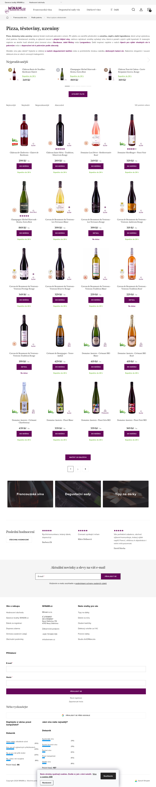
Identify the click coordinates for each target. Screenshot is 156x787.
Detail (96, 233)
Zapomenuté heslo (76, 701)
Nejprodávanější (42, 105)
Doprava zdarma (13, 628)
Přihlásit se (111, 576)
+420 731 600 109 (49, 634)
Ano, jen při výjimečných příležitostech (20, 747)
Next (148, 60)
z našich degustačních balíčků (58, 51)
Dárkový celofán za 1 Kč (88, 628)
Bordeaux (57, 42)
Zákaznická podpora (50, 628)
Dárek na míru (84, 617)
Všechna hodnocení (19, 540)
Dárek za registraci (14, 623)
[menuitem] (42, 10)
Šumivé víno (46, 750)
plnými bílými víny (62, 39)
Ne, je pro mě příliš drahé (15, 753)
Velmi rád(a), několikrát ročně (17, 741)
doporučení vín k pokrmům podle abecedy (40, 45)
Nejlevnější (11, 105)
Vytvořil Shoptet (144, 780)
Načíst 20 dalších (78, 457)
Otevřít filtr (78, 94)
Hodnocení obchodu (37, 2)
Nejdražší (25, 105)
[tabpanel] (30, 74)
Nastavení (46, 782)
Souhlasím (108, 776)
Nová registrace (76, 698)
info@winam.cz (48, 639)
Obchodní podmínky (15, 639)
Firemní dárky (84, 633)
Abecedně (59, 105)
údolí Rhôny (68, 42)
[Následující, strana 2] (78, 469)
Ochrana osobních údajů (16, 633)
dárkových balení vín (114, 51)
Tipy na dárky (83, 612)
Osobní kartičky (84, 623)
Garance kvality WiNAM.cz (14, 2)
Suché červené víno (49, 744)
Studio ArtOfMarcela (86, 639)
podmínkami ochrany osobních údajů (91, 583)
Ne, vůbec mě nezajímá (15, 758)
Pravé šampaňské (48, 756)
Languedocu (85, 42)
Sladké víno (46, 762)
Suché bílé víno (48, 739)
